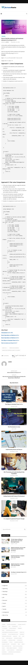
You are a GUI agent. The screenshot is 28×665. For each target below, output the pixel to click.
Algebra (3, 624)
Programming (5, 642)
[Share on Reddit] (20, 355)
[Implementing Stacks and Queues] (14, 439)
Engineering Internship (10, 630)
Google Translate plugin (13, 634)
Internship (22, 634)
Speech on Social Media (17, 646)
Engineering (14, 588)
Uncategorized (14, 612)
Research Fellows (5, 644)
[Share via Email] (14, 357)
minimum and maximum (14, 347)
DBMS (3, 630)
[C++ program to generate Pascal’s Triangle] (14, 508)
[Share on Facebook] (14, 355)
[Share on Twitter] (16, 355)
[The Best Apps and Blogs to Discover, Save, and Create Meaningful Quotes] (5, 541)
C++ (20, 626)
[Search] (26, 14)
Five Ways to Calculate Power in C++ (14, 404)
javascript (15, 636)
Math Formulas (9, 638)
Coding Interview (12, 628)
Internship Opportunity (6, 636)
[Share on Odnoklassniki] (19, 355)
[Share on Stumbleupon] (22, 355)
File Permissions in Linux (14, 427)
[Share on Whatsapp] (23, 355)
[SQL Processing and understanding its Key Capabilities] (14, 461)
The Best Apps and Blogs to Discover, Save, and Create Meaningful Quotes (17, 541)
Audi (9, 626)
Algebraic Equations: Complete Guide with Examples (17, 564)
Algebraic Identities (21, 624)
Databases (20, 628)
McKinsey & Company (18, 638)
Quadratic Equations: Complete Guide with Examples (17, 556)
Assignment (14, 585)
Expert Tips (22, 632)
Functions (4, 634)
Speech (14, 606)
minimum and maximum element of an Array (11, 350)
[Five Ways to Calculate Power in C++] (14, 394)
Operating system (11, 640)
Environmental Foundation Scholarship (10, 632)
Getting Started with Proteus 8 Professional (14, 496)
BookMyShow (14, 626)
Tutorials (14, 609)
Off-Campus (4, 640)
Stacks (3, 648)
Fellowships (14, 591)
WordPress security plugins (7, 653)
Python (11, 642)
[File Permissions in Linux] (14, 416)
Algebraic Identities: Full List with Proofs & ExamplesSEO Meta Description (18, 549)
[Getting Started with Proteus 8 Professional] (14, 486)
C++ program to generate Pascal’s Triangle (14, 518)
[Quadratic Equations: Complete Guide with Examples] (5, 558)
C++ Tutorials (4, 628)
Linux (3, 638)
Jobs (14, 597)
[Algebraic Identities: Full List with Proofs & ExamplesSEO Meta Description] (5, 549)
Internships (14, 594)
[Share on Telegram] (25, 355)
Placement (14, 600)
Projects (14, 603)
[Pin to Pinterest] (17, 355)
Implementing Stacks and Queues (14, 449)
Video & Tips (14, 615)
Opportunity (19, 640)
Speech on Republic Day (6, 646)
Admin (7, 42)
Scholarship (13, 644)
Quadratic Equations (18, 642)
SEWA (19, 644)
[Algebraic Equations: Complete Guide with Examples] (5, 566)
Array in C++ (4, 347)
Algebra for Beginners (11, 624)
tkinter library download (12, 648)
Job (19, 636)
